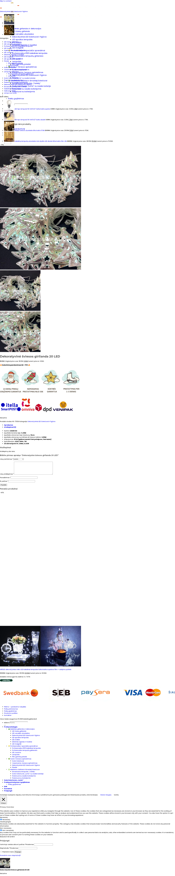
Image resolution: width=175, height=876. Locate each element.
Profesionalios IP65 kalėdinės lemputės (29, 53)
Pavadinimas (5, 478)
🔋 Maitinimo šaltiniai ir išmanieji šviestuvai (27, 80)
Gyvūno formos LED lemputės (15, 50)
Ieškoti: (6, 723)
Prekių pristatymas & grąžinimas (17, 96)
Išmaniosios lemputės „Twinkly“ (15, 87)
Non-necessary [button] (5, 828)
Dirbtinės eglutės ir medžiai (24, 45)
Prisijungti (18, 852)
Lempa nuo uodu (10, 93)
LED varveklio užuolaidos (23, 34)
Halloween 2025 (10, 91)
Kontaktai (7, 715)
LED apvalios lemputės (22, 39)
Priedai (6, 61)
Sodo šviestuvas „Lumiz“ (13, 780)
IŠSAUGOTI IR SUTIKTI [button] (7, 837)
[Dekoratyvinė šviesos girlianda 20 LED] (9, 23)
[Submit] (5, 725)
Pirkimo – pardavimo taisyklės (15, 707)
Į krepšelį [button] (6, 680)
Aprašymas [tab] (8, 425)
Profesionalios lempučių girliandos (27, 56)
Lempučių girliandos (11, 72)
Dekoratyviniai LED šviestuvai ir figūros (29, 37)
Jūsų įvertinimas (6, 459)
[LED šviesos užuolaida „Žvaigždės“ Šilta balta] (9, 34)
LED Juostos (8, 53)
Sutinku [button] (116, 795)
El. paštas (4, 481)
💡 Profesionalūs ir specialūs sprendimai (26, 50)
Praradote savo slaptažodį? (10, 855)
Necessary (6, 820)
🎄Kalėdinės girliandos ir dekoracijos (24, 28)
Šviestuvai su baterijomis (23, 91)
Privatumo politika (10, 713)
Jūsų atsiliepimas (7, 474)
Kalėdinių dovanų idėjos (12, 89)
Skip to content (6, 1)
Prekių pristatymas (11, 709)
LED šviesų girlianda (21, 31)
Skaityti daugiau (105, 795)
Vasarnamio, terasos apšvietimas (27, 72)
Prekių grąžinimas (16, 98)
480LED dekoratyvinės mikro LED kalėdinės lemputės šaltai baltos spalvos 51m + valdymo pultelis (35, 669)
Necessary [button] (4, 817)
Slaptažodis (9, 848)
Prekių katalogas (10, 727)
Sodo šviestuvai (10, 67)
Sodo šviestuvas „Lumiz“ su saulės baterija (31, 86)
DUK (5, 787)
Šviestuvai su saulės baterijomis (26, 89)
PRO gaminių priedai (15, 63)
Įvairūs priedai (13, 65)
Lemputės (16, 61)
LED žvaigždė (17, 47)
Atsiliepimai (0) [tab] (10, 427)
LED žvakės (8, 48)
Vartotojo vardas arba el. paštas (17, 844)
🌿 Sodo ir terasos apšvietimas (22, 67)
